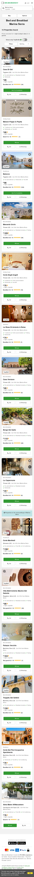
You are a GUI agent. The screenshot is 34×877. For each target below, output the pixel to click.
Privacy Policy (11, 867)
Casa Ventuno (8, 379)
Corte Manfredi (9, 540)
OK (30, 873)
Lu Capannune (9, 480)
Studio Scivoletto (8, 868)
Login (27, 3)
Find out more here (20, 871)
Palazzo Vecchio (9, 645)
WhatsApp (24, 94)
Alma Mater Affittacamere (13, 804)
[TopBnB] (24, 39)
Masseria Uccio (9, 224)
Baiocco (6, 174)
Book (17, 142)
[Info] (21, 40)
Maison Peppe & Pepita (12, 122)
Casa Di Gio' (8, 69)
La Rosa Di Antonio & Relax (14, 327)
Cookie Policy (20, 867)
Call (10, 94)
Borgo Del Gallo (9, 430)
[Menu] (32, 3)
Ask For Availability (17, 90)
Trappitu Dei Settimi (11, 698)
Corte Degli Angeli (10, 275)
